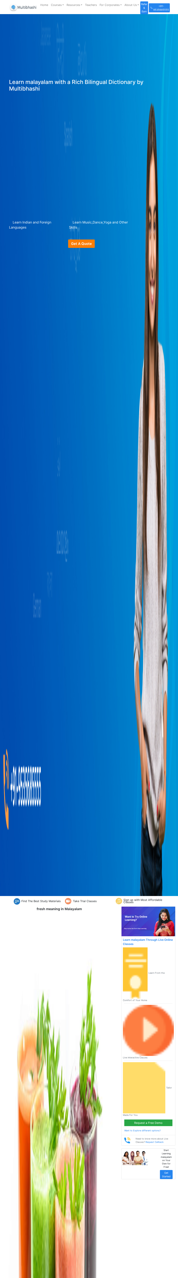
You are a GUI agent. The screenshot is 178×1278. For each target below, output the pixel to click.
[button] (57, 4)
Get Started (166, 1174)
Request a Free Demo (148, 1123)
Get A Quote (81, 244)
